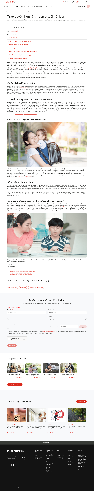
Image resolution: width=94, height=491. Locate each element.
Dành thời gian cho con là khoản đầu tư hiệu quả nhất (21, 273)
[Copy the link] (23, 27)
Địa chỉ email (51, 309)
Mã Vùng (50, 324)
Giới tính (9, 317)
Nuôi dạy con (23, 287)
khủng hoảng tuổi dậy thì (31, 68)
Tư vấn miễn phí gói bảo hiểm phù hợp (18, 58)
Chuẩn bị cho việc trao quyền (16, 37)
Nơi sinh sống (51, 317)
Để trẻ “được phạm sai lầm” (15, 48)
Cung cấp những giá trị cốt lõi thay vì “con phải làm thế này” (23, 51)
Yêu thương (14, 31)
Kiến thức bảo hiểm (61, 454)
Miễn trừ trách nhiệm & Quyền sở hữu (82, 468)
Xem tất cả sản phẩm (14, 384)
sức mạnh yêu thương (61, 207)
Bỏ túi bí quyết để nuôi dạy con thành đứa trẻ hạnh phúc (22, 271)
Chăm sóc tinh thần (61, 457)
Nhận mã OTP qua (12, 324)
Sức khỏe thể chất (60, 455)
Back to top (46, 442)
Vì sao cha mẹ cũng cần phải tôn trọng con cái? (26, 114)
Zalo (10, 326)
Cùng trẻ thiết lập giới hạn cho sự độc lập (18, 44)
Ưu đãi (47, 458)
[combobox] (26, 319)
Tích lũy (36, 454)
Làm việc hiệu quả (12, 287)
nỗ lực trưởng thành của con (24, 176)
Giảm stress (40, 287)
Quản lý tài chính (60, 458)
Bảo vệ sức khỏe (38, 457)
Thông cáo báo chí (71, 459)
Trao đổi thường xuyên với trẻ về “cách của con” (20, 41)
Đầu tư (36, 455)
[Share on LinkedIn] (16, 27)
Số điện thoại (63, 324)
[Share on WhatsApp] (21, 27)
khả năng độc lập (24, 87)
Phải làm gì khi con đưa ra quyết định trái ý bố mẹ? (20, 274)
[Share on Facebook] (19, 27)
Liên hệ (69, 461)
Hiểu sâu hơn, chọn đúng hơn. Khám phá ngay (20, 55)
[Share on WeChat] (14, 27)
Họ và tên (10, 309)
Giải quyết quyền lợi (50, 454)
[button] (7, 6)
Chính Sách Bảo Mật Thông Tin (48, 331)
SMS (10, 328)
